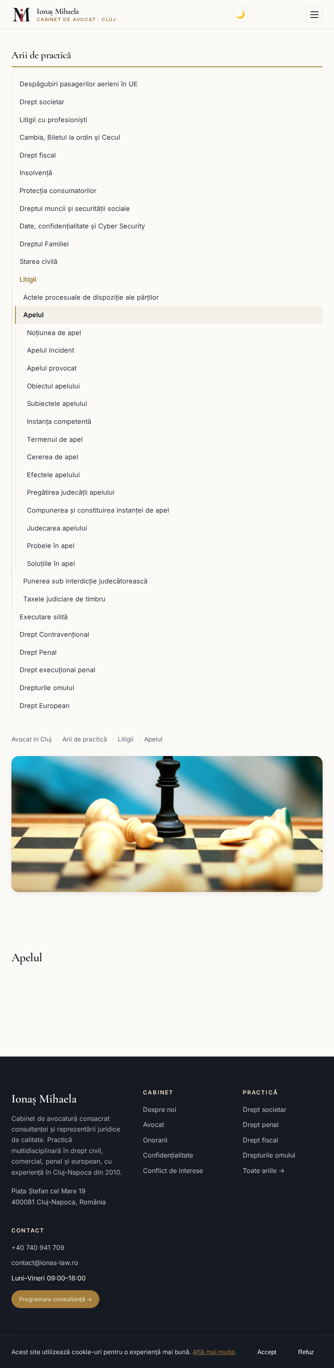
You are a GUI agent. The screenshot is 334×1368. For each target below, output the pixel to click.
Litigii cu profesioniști (53, 120)
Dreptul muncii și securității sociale (75, 208)
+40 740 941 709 (37, 1247)
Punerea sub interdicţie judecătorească (85, 581)
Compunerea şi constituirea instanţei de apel (98, 510)
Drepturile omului (47, 688)
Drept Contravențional (54, 634)
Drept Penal (38, 652)
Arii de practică (40, 55)
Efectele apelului (53, 475)
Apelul (33, 315)
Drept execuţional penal (57, 670)
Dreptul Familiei (44, 244)
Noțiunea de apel (54, 333)
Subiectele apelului (57, 403)
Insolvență (36, 173)
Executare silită (44, 617)
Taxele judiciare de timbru (64, 599)
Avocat (153, 1124)
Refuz (306, 1352)
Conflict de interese (173, 1170)
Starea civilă (38, 261)
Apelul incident (50, 350)
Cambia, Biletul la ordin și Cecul (70, 137)
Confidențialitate (168, 1155)
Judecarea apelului (57, 528)
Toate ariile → (264, 1170)
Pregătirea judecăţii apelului (70, 492)
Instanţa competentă (59, 421)
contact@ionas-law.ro (44, 1262)
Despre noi (159, 1109)
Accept (266, 1352)
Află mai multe (214, 1352)
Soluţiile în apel (51, 563)
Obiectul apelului (53, 386)
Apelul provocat (52, 368)
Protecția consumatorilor (58, 190)
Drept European (45, 706)
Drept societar (42, 102)
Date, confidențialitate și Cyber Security (82, 226)
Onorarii (155, 1140)
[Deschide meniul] (314, 15)
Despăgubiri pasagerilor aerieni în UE (79, 84)
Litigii (28, 279)
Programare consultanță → (55, 1299)
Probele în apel (51, 546)
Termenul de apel (55, 439)
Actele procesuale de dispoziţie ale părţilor (91, 297)
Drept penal (261, 1124)
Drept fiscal (38, 155)
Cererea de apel (52, 457)
